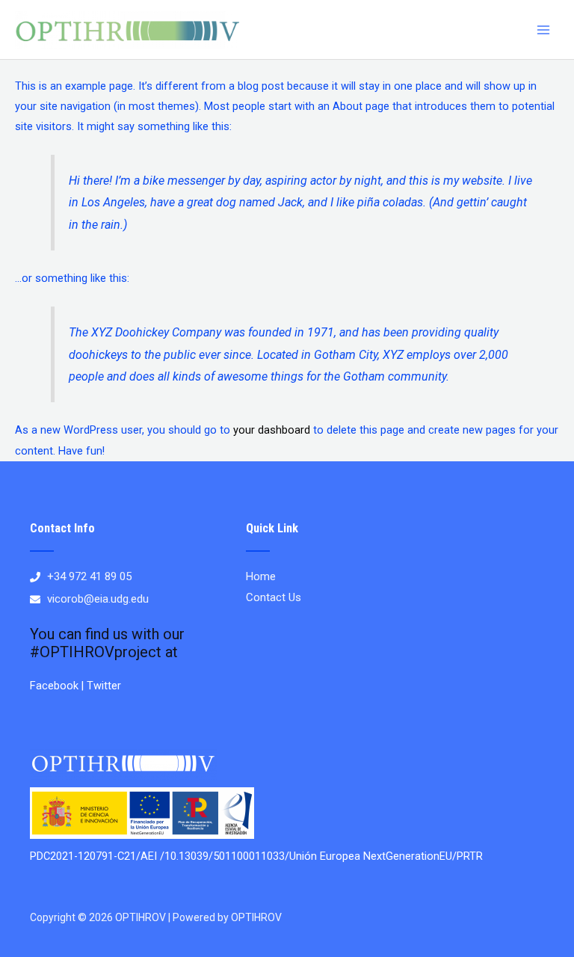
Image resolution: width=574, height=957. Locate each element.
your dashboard (271, 430)
